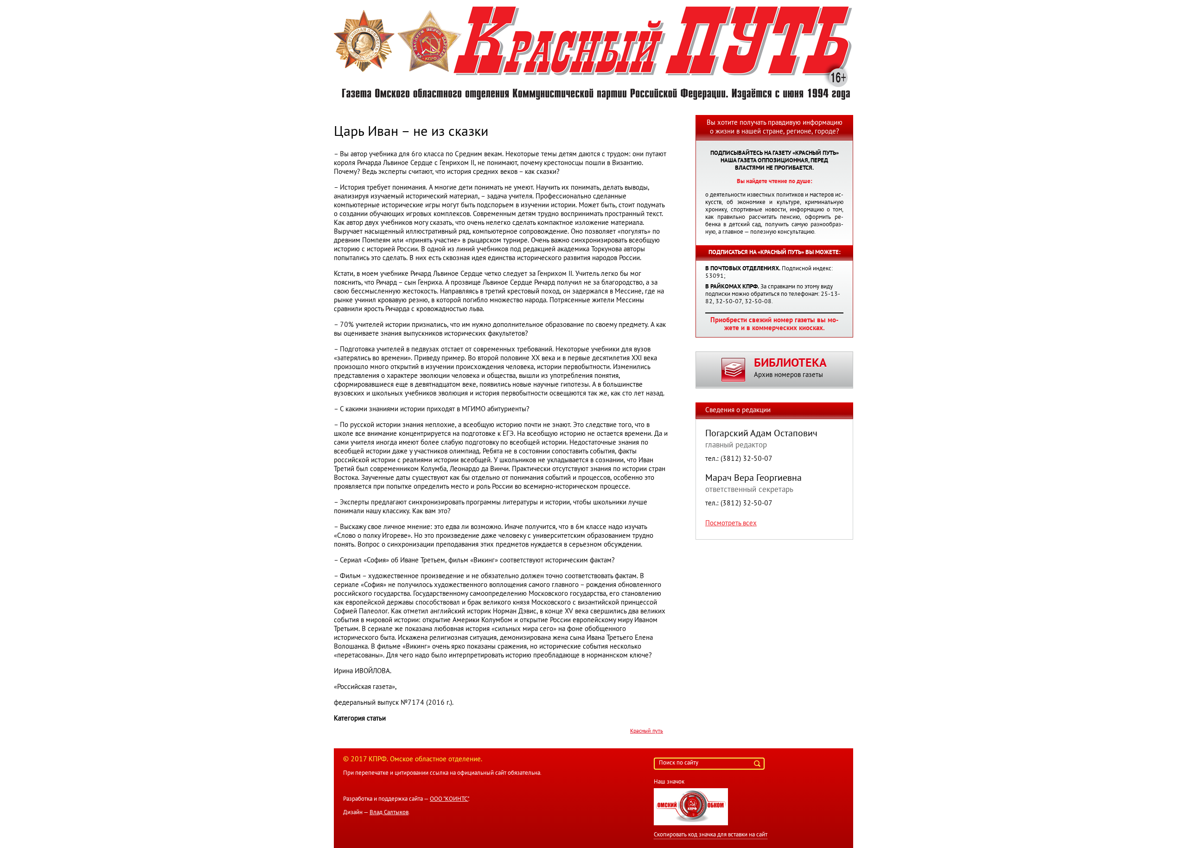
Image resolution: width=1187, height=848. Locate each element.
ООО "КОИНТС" (449, 799)
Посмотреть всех (731, 523)
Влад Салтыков (389, 813)
